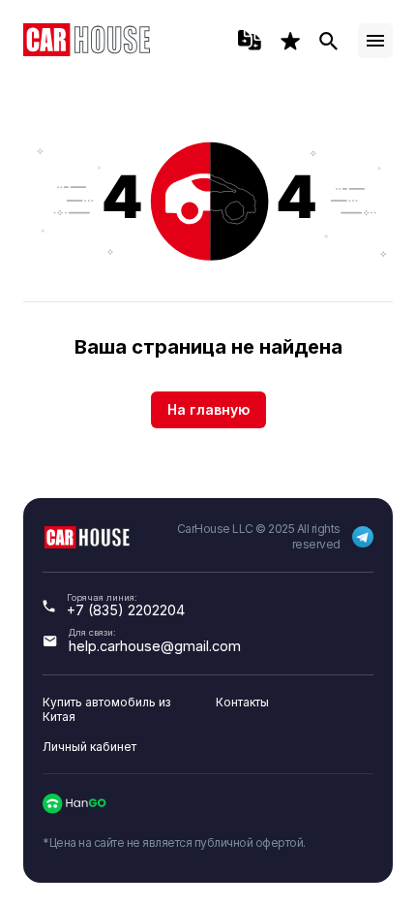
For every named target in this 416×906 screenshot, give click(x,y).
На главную (208, 409)
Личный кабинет (89, 746)
